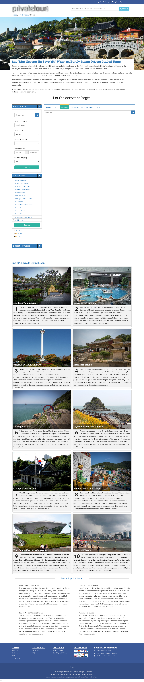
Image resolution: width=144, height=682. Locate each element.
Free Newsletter (16, 658)
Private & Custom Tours (22, 214)
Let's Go (125, 9)
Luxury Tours (19, 208)
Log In (115, 2)
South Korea (23, 15)
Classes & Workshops (22, 183)
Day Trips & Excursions (22, 189)
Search (27, 167)
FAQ (33, 653)
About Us (15, 650)
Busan (19, 233)
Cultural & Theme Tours (22, 186)
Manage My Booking (101, 2)
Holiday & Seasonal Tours (23, 199)
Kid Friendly (19, 202)
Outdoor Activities (21, 211)
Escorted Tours (20, 192)
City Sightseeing (20, 180)
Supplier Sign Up (58, 650)
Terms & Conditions (91, 677)
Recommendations (87, 107)
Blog (13, 656)
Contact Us (35, 650)
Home (14, 15)
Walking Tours (19, 220)
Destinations (16, 653)
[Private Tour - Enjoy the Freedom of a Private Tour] (30, 9)
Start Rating (74, 107)
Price (57, 107)
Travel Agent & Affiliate (60, 653)
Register (123, 2)
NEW (98, 107)
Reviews (64, 107)
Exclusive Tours (20, 196)
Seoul (19, 237)
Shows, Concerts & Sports (23, 217)
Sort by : (49, 107)
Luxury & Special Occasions (24, 205)
